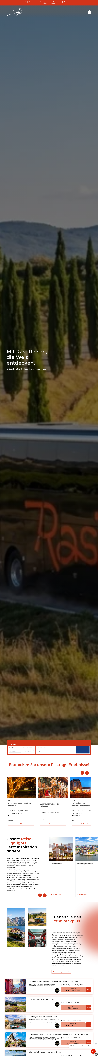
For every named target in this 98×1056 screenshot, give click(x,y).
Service (45, 3)
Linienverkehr (68, 2)
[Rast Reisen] (14, 12)
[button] (82, 773)
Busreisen (13, 744)
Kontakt (53, 3)
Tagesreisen (33, 2)
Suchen (83, 750)
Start (24, 2)
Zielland (12, 748)
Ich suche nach (41, 748)
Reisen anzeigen (58, 972)
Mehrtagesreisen (45, 2)
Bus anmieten (57, 2)
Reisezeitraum (28, 748)
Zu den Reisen (56, 894)
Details (89, 990)
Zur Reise (20, 824)
